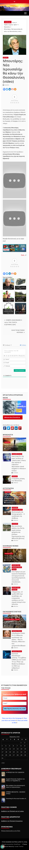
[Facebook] (4, 89)
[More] (15, 89)
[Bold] (4, 356)
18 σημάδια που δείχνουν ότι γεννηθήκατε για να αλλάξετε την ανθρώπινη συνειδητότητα (13, 497)
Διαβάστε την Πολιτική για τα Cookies (12, 811)
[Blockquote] (16, 356)
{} (21, 355)
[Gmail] (12, 89)
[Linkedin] (9, 89)
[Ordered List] (12, 356)
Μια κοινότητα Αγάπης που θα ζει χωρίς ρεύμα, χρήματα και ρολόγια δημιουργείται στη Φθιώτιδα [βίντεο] (18, 532)
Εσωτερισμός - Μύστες (17, 509)
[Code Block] (18, 356)
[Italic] (6, 356)
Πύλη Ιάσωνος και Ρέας (14, 6)
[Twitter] (7, 89)
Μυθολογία (8, 435)
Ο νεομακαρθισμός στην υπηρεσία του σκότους (12, 623)
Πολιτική (14, 569)
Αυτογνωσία (8, 488)
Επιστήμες (14, 589)
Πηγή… (23, 255)
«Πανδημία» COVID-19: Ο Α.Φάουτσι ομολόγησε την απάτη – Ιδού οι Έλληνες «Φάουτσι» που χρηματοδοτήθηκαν (18, 639)
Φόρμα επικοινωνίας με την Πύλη (10, 831)
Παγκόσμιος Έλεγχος (16, 567)
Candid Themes (18, 846)
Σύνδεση (23, 345)
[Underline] (8, 356)
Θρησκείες (5, 57)
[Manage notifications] (3, 846)
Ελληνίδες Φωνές (10, 546)
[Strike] (10, 356)
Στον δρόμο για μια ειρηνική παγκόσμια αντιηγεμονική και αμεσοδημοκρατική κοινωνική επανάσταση (19, 577)
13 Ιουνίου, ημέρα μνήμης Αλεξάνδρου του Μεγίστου (13, 557)
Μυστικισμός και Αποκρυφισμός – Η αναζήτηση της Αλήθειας (18, 515)
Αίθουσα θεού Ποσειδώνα (12, 417)
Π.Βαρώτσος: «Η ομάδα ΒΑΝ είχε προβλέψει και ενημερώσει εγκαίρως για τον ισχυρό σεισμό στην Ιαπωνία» (19, 598)
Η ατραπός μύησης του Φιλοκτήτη (18, 480)
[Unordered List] (14, 356)
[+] (24, 355)
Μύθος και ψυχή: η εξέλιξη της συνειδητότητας (13, 446)
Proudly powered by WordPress (11, 844)
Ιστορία (13, 454)
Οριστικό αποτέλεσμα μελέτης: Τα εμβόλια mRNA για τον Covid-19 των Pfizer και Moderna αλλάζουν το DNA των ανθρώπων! (19, 661)
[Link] (20, 356)
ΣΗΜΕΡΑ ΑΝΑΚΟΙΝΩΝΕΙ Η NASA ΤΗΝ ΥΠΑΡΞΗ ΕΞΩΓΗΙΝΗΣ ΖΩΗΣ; (13, 322)
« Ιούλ (3, 763)
